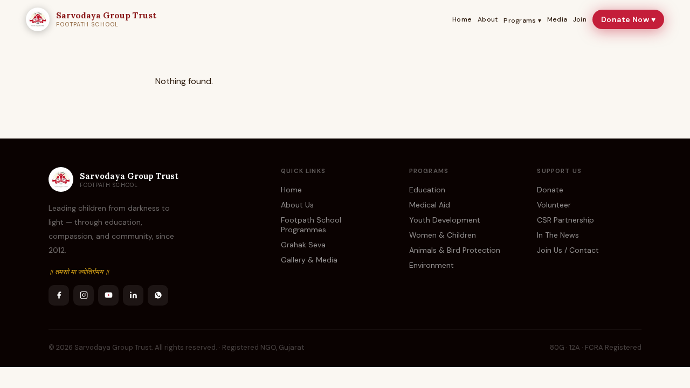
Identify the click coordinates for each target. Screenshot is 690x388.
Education (427, 190)
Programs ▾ (522, 20)
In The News (558, 235)
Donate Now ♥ (628, 19)
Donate (550, 190)
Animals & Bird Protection (454, 250)
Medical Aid (429, 205)
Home (462, 19)
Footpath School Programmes (311, 224)
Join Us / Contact (568, 250)
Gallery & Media (309, 260)
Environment (431, 265)
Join (579, 19)
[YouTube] (108, 295)
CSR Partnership (565, 220)
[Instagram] (83, 295)
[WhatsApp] (158, 295)
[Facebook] (59, 295)
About (488, 19)
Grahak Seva (303, 245)
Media (557, 19)
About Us (297, 205)
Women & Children (442, 235)
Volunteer (554, 205)
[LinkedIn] (133, 295)
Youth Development (444, 220)
